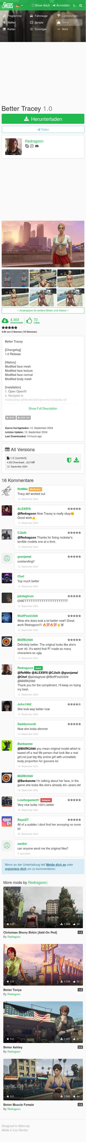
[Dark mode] (74, 5)
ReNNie (22, 489)
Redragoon (34, 141)
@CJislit (54, 672)
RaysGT (23, 819)
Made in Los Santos (15, 1130)
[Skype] (27, 146)
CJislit (21, 532)
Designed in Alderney (16, 1126)
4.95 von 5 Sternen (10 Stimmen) (19, 332)
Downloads (16, 322)
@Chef (22, 677)
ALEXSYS (24, 509)
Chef (20, 576)
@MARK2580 (26, 748)
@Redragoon (26, 513)
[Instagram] (32, 146)
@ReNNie (24, 672)
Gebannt (46, 800)
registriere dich (15, 869)
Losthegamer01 (28, 800)
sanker (22, 843)
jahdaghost (25, 596)
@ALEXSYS (40, 672)
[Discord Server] (37, 146)
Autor (38, 668)
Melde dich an (56, 864)
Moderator (35, 489)
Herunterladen (46, 118)
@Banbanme (26, 781)
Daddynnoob (26, 724)
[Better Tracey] (43, 244)
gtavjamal (24, 556)
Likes (37, 322)
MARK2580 (25, 640)
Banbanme (25, 744)
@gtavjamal (69, 672)
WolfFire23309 (27, 616)
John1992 (24, 704)
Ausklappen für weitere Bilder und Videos (43, 310)
